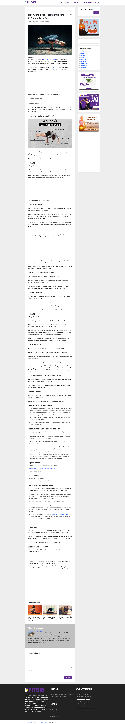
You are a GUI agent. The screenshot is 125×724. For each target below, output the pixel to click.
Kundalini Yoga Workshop (84, 696)
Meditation (82, 57)
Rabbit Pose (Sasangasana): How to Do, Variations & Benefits (50, 617)
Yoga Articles (83, 63)
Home (61, 2)
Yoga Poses (83, 67)
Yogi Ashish (31, 21)
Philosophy (83, 59)
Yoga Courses (86, 2)
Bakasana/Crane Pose (49, 59)
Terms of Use (55, 714)
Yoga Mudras (83, 65)
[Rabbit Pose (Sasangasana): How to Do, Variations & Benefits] (50, 610)
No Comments (46, 21)
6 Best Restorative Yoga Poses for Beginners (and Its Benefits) (65, 617)
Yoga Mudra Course (82, 694)
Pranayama (83, 61)
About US (96, 2)
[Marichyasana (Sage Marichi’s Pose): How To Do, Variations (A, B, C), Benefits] (35, 610)
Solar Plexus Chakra (59, 514)
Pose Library (62, 694)
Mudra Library (54, 694)
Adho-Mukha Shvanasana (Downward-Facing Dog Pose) (44, 468)
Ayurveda (82, 51)
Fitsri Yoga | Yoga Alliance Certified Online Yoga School (37, 722)
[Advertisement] (50, 83)
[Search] (96, 12)
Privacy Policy (55, 716)
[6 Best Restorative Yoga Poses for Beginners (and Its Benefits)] (65, 610)
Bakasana (54, 67)
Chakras (82, 53)
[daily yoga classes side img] (89, 109)
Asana (32, 158)
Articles (67, 2)
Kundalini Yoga (83, 55)
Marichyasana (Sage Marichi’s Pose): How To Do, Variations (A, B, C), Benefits (34, 618)
